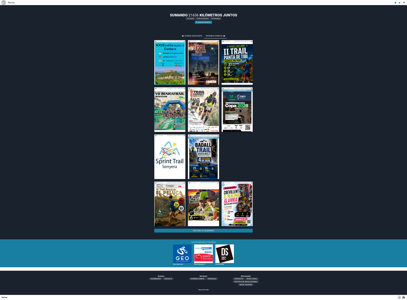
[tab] (192, 35)
